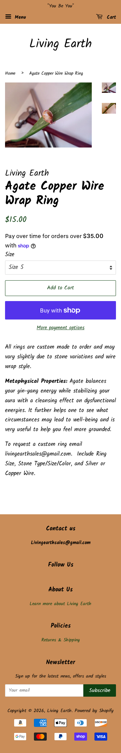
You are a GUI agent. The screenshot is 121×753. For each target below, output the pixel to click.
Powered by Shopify (94, 711)
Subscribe (99, 690)
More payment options (60, 328)
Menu (19, 17)
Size (9, 254)
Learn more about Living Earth (60, 604)
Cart (110, 17)
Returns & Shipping (60, 640)
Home (10, 73)
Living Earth (60, 44)
